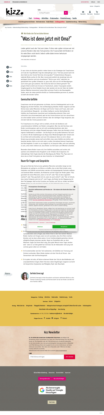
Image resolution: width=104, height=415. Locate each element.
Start (30, 18)
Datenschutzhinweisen (61, 350)
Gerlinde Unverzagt (29, 59)
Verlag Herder (29, 305)
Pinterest (64, 318)
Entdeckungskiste (87, 305)
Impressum (67, 372)
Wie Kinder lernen (40, 22)
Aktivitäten (45, 18)
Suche (39, 10)
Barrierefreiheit (59, 372)
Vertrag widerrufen (45, 378)
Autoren (91, 6)
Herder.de (7, 2)
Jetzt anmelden (69, 357)
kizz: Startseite (8, 27)
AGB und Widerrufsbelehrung (40, 372)
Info (98, 2)
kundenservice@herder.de (56, 313)
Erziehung (37, 18)
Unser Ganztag (61, 309)
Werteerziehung (82, 22)
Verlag (93, 2)
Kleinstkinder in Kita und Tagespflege (47, 309)
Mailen (10, 86)
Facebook (48, 318)
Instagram (56, 318)
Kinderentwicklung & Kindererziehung (20, 27)
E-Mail (30, 353)
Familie (74, 18)
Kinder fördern (50, 22)
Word (10, 67)
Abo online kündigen (68, 313)
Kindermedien (54, 18)
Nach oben (52, 402)
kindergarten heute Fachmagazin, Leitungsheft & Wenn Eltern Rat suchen (64, 305)
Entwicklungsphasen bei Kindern (27, 22)
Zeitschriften (85, 2)
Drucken (11, 72)
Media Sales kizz (20, 305)
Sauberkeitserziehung (71, 22)
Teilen (10, 76)
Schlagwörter (97, 6)
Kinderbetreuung (65, 18)
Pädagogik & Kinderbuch (19, 2)
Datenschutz (52, 372)
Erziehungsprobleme (60, 22)
